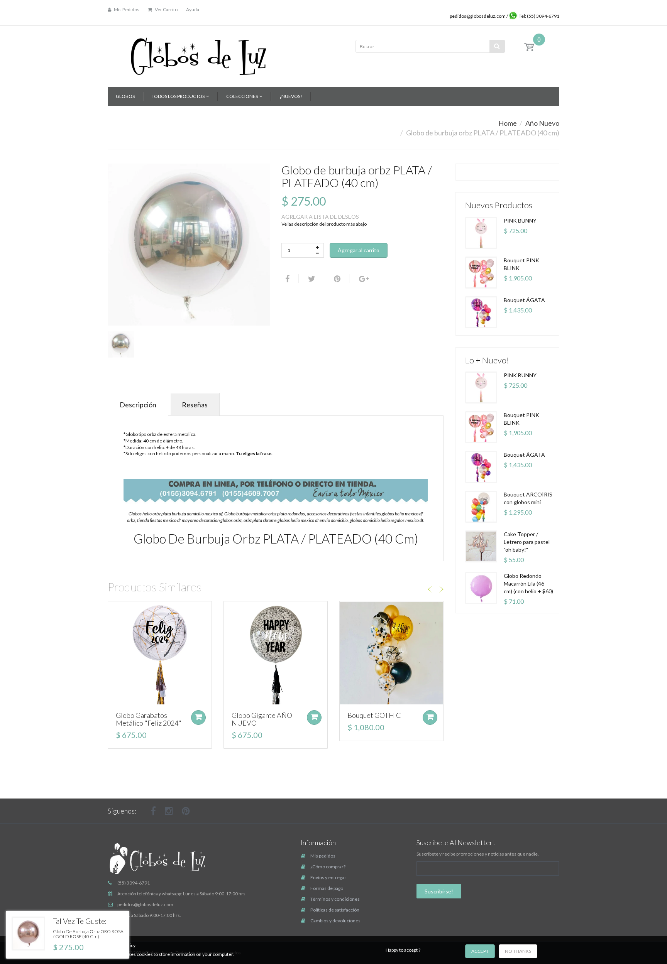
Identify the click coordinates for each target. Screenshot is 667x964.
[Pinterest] (186, 810)
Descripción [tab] (138, 404)
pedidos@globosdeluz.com (478, 16)
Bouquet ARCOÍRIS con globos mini (528, 498)
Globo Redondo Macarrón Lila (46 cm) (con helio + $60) (528, 583)
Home (507, 123)
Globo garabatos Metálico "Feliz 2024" (148, 719)
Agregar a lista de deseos (320, 216)
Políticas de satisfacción (334, 910)
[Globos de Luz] (198, 54)
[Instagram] (169, 810)
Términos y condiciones (335, 899)
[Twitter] (310, 278)
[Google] (363, 278)
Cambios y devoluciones (335, 920)
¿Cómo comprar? (327, 866)
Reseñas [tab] (195, 404)
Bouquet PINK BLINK (521, 264)
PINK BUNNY (520, 220)
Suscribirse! (439, 891)
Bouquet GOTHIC (374, 715)
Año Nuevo (542, 123)
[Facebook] (286, 278)
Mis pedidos (322, 856)
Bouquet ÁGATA (524, 300)
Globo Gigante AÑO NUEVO (262, 719)
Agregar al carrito (358, 250)
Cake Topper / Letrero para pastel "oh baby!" (527, 542)
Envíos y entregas (328, 877)
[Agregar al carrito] (198, 717)
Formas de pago (326, 888)
